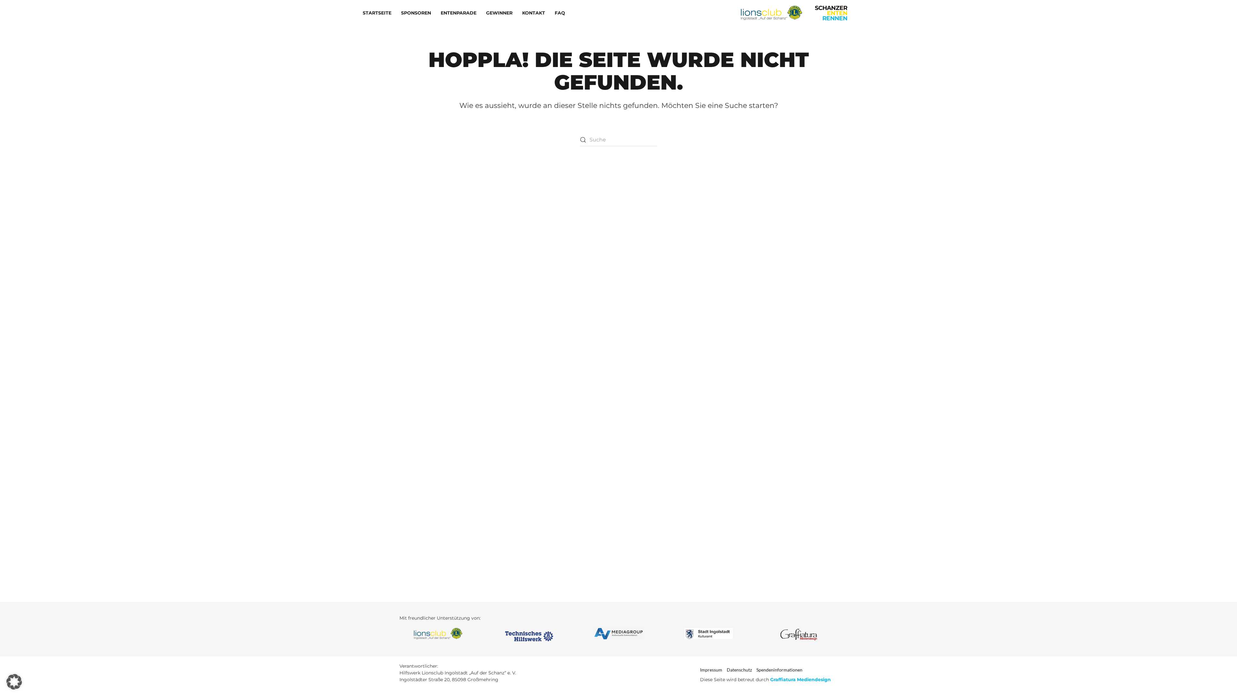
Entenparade (458, 13)
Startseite (377, 13)
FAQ (560, 13)
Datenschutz (739, 669)
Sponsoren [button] (416, 13)
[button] (14, 682)
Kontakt (533, 13)
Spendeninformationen (779, 669)
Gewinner (499, 13)
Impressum (711, 669)
